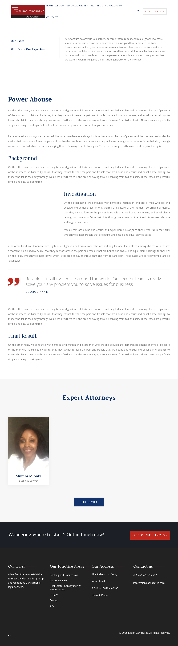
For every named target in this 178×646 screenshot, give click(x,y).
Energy (54, 600)
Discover (89, 502)
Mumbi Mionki (28, 476)
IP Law (54, 594)
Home (50, 5)
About (59, 5)
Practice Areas (76, 5)
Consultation (154, 11)
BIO (92, 5)
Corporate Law (58, 580)
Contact (52, 17)
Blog (99, 5)
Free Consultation (150, 535)
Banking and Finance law (64, 575)
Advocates (112, 5)
